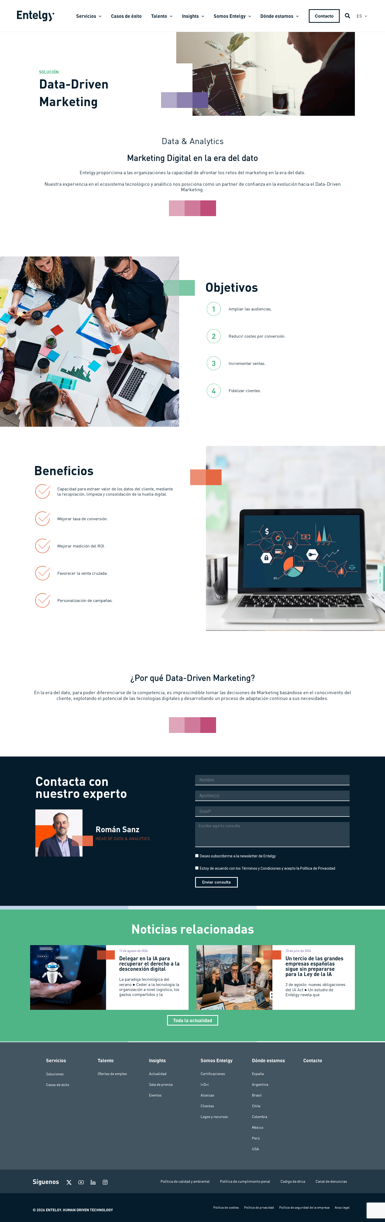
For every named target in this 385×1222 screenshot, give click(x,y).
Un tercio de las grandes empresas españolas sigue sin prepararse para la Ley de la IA (314, 966)
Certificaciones (213, 1073)
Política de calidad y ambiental (185, 1181)
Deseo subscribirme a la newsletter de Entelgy (238, 856)
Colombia (259, 1116)
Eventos (155, 1095)
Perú (256, 1138)
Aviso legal (342, 1207)
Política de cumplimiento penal (245, 1181)
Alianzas (207, 1095)
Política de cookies (226, 1207)
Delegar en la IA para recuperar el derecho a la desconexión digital (149, 963)
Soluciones (55, 1073)
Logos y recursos (214, 1116)
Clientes (207, 1106)
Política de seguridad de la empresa (304, 1207)
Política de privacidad (259, 1207)
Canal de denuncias (331, 1181)
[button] (99, 16)
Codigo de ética (292, 1181)
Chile (256, 1106)
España (258, 1073)
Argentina (260, 1084)
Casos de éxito (57, 1084)
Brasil (257, 1095)
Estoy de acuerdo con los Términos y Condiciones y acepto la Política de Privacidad (267, 868)
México (257, 1127)
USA (255, 1149)
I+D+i (205, 1084)
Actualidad (158, 1073)
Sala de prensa (161, 1084)
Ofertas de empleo (112, 1073)
